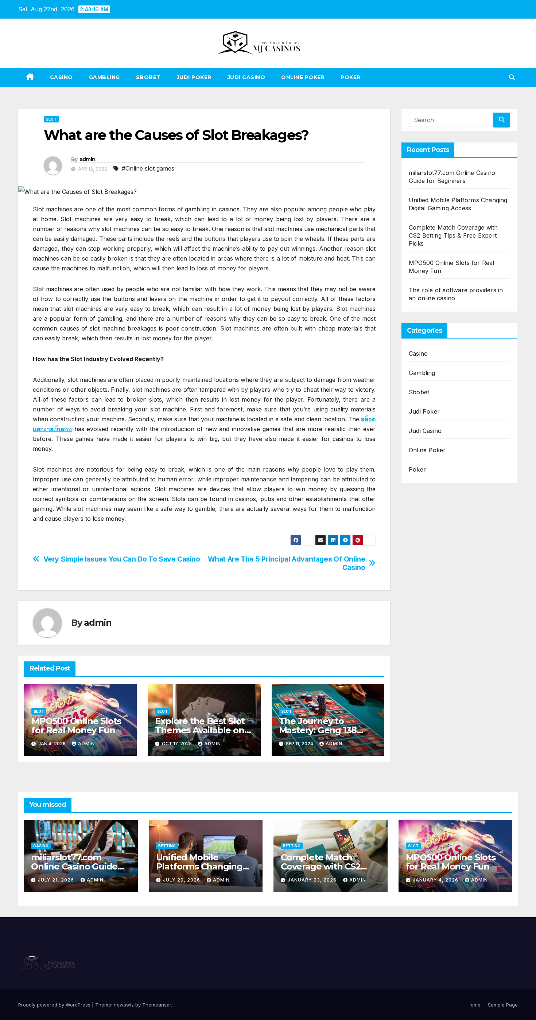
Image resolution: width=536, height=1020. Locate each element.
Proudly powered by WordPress (55, 1005)
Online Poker (303, 77)
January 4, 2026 (436, 880)
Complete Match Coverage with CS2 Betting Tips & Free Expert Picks (453, 235)
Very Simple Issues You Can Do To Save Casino (121, 559)
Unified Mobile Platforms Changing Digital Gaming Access (204, 866)
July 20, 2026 (182, 880)
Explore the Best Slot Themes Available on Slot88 (200, 730)
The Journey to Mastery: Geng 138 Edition (318, 730)
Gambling (104, 77)
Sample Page (503, 1005)
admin (87, 159)
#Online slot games (148, 168)
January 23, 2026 (313, 880)
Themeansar (156, 1005)
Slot (51, 119)
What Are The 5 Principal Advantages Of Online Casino (286, 563)
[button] (512, 77)
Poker (351, 77)
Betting (167, 846)
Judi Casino (246, 77)
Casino (61, 77)
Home (474, 1005)
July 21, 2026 (56, 880)
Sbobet (148, 77)
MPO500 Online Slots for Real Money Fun (76, 725)
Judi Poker (194, 77)
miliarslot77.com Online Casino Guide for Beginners (74, 866)
